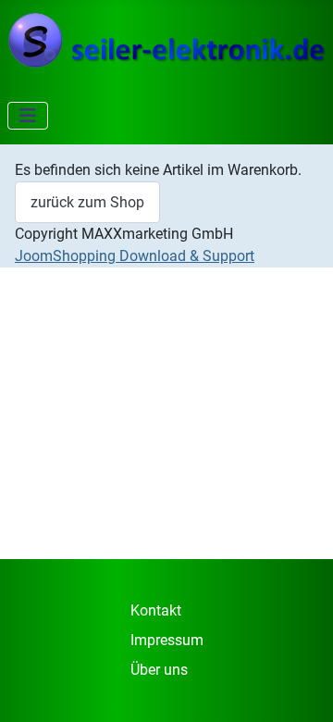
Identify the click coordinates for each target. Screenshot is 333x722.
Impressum (167, 640)
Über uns (159, 669)
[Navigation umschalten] (27, 116)
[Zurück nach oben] (300, 687)
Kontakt (155, 610)
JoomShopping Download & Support (134, 256)
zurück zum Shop (87, 202)
